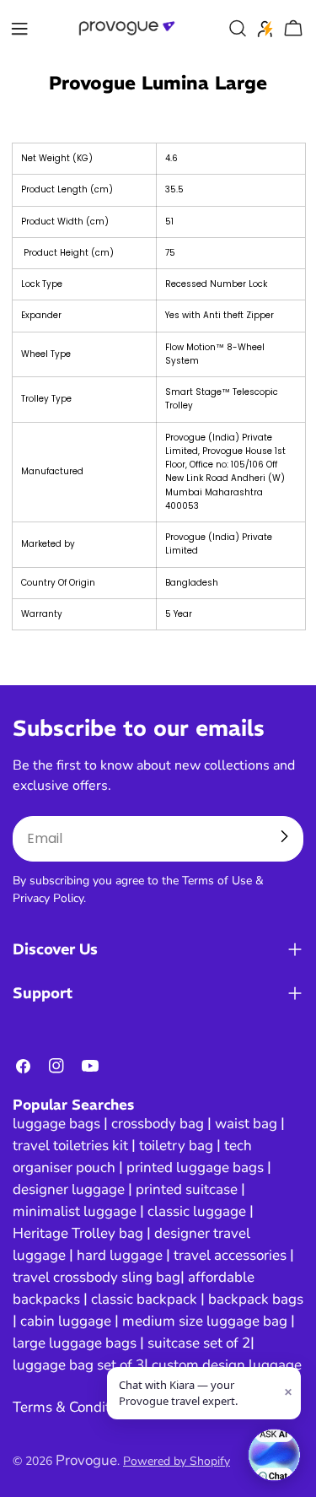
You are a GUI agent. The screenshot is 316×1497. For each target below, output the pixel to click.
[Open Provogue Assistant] (274, 1455)
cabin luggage (65, 1321)
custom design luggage (227, 1365)
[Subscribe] (284, 836)
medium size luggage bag (204, 1321)
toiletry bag (176, 1145)
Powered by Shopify (176, 1461)
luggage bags (56, 1123)
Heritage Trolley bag (78, 1233)
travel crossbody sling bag (96, 1277)
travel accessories (230, 1255)
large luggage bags (75, 1343)
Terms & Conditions (75, 1407)
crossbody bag (157, 1123)
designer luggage (69, 1189)
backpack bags (255, 1299)
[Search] (237, 29)
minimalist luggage (75, 1211)
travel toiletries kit (70, 1145)
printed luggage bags (195, 1167)
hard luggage (120, 1255)
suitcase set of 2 (198, 1343)
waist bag (246, 1123)
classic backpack (144, 1299)
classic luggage (196, 1211)
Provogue (86, 1460)
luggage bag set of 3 (78, 1365)
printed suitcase (187, 1189)
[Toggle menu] (19, 29)
